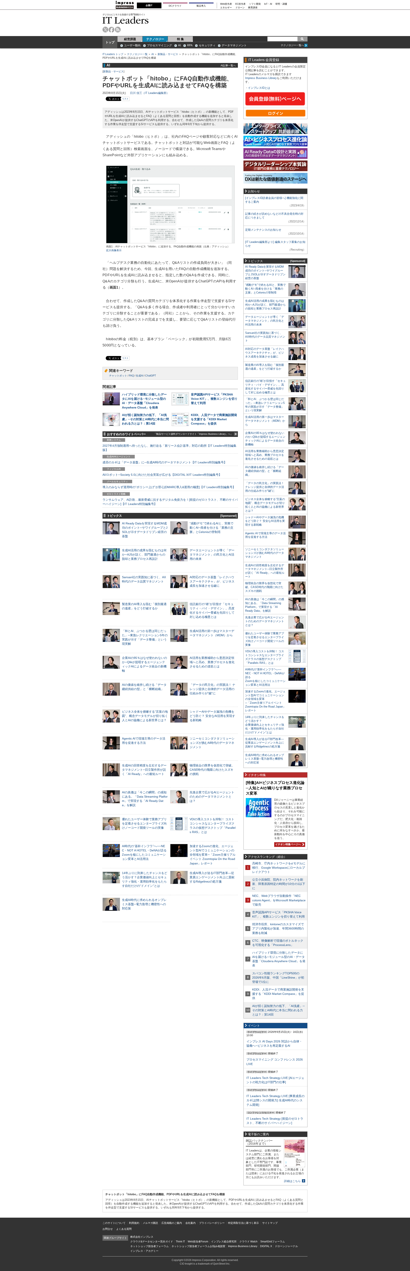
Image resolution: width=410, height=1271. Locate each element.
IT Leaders (125, 20)
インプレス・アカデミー (144, 1250)
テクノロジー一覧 (137, 54)
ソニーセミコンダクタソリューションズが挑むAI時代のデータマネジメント (212, 743)
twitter (105, 29)
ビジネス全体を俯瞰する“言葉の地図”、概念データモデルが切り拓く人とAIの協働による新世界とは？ (145, 716)
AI (179, 45)
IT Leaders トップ (112, 54)
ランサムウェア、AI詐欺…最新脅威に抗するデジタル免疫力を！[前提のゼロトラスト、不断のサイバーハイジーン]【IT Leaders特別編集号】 (170, 502)
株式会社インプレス (141, 1236)
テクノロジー (155, 39)
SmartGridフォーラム (272, 1241)
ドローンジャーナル (286, 1246)
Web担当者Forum (198, 1241)
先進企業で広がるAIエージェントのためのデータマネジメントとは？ (212, 797)
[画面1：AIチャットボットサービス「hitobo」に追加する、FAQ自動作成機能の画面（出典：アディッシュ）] (170, 243)
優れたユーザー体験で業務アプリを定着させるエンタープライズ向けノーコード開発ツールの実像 (144, 823)
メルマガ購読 (150, 1222)
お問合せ (107, 1228)
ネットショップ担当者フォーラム (149, 1246)
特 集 (180, 39)
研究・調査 (281, 4)
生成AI (139, 375)
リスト (125, 99)
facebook (111, 29)
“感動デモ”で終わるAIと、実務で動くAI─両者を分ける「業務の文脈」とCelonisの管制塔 (211, 528)
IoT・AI (268, 4)
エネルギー (226, 7)
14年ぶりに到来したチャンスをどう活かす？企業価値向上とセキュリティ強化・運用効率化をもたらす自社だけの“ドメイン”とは (264, 724)
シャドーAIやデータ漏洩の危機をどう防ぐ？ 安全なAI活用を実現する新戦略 (212, 716)
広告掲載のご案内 (171, 1222)
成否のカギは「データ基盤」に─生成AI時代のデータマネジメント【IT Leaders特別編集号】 (164, 462)
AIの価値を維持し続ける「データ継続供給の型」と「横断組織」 (264, 470)
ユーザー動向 (132, 45)
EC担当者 (240, 4)
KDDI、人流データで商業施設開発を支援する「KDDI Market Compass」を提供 (214, 419)
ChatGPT (150, 375)
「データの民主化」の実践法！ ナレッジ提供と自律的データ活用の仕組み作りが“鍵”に (212, 689)
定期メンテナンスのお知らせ (263, 229)
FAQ (131, 375)
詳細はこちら (292, 1181)
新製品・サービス (168, 54)
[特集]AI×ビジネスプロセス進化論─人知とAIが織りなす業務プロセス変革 (275, 788)
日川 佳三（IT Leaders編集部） (149, 93)
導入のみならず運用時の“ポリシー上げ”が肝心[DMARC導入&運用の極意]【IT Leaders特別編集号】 (169, 487)
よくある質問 (124, 1228)
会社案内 (190, 1222)
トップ (109, 42)
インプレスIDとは (259, 87)
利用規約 (134, 1222)
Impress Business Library (261, 78)
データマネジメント (234, 45)
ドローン (240, 7)
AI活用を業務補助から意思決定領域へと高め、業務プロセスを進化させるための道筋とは (212, 662)
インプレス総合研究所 (224, 1241)
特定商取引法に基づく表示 (243, 1222)
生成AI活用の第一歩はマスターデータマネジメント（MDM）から (265, 420)
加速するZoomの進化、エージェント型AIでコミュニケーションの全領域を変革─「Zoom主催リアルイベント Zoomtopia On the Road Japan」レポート (213, 854)
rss (118, 29)
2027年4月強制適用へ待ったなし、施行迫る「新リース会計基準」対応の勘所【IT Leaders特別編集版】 (169, 448)
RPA (190, 45)
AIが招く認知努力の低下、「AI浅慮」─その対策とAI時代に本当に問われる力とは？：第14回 (145, 419)
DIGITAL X (266, 1246)
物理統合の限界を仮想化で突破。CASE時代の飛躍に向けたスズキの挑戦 (212, 770)
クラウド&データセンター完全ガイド (151, 1241)
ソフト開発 (255, 4)
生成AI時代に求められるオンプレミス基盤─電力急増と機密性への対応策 (144, 904)
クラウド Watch (248, 1241)
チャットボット (118, 375)
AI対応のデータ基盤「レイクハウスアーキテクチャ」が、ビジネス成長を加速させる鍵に (212, 581)
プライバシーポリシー (212, 1222)
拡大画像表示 (114, 250)
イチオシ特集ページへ (287, 844)
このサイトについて (114, 1222)
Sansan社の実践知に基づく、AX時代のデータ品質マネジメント (265, 336)
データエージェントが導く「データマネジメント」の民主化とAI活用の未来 (212, 554)
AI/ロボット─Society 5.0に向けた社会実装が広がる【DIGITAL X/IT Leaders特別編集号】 (162, 474)
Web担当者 (226, 4)
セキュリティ (207, 45)
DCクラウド (175, 5)
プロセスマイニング (159, 45)
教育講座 (253, 7)
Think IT (180, 1241)
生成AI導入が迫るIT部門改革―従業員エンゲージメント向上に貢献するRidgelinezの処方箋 (212, 877)
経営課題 (130, 39)
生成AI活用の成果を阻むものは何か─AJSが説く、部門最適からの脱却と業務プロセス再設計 (144, 554)
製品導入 (201, 5)
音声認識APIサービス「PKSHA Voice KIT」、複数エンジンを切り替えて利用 (214, 399)
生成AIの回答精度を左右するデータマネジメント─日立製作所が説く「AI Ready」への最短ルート (144, 770)
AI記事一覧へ (228, 65)
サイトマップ (270, 1222)
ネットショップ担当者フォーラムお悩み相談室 (198, 1246)
